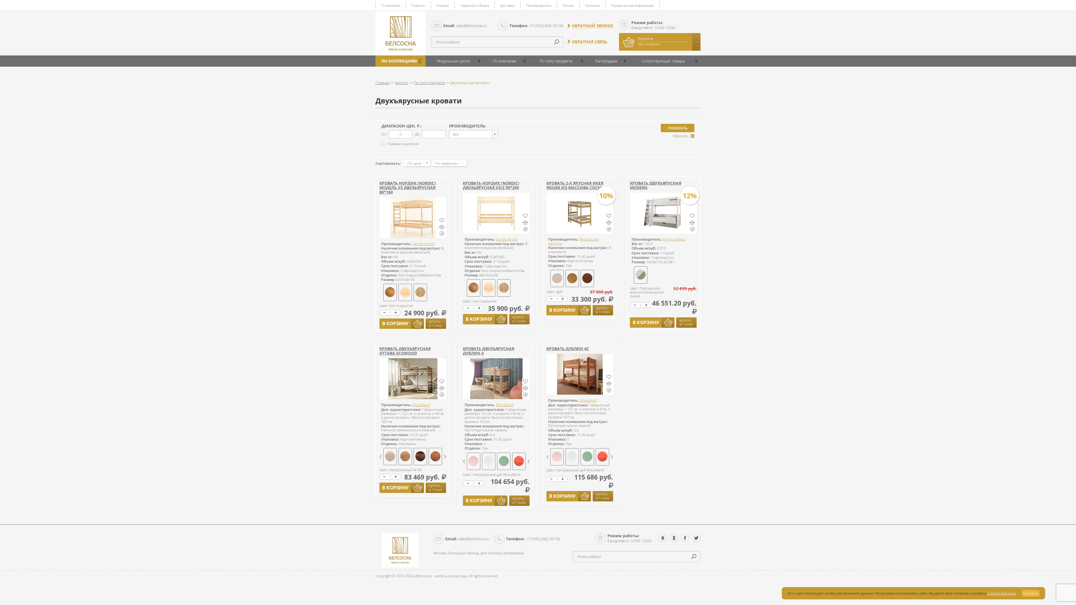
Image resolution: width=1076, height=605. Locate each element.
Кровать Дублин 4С (567, 348)
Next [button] (445, 457)
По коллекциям (399, 61)
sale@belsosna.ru (465, 26)
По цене (414, 163)
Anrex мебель (674, 239)
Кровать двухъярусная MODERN (655, 185)
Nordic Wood (423, 243)
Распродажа (606, 61)
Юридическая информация (632, 5)
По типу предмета (556, 61)
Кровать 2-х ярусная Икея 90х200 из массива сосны (575, 185)
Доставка (507, 5)
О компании (390, 5)
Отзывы (443, 5)
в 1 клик (435, 323)
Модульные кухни (453, 61)
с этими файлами (1001, 593)
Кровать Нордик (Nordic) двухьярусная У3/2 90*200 (491, 185)
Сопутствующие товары (663, 61)
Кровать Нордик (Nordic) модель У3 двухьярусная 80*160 (407, 187)
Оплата (568, 5)
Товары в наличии (403, 144)
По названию (446, 163)
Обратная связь (589, 41)
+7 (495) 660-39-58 (536, 26)
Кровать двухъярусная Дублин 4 (488, 351)
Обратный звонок (592, 26)
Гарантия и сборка (474, 5)
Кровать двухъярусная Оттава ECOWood (405, 351)
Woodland (421, 404)
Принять (1030, 593)
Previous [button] (380, 457)
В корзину (395, 323)
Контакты (592, 5)
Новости (418, 5)
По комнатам (504, 61)
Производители (538, 5)
